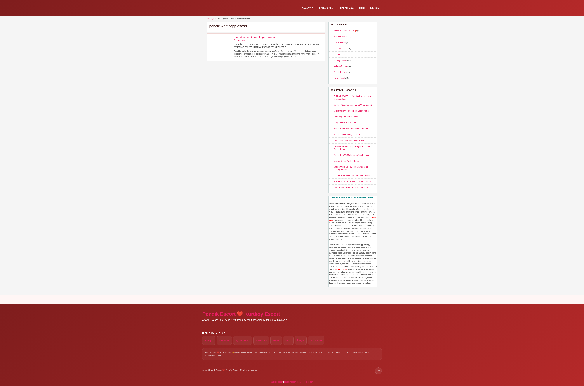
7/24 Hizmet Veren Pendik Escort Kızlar (351, 187)
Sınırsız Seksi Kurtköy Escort (347, 161)
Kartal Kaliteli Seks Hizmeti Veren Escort (352, 175)
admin (239, 44)
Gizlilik (276, 340)
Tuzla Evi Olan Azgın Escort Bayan (349, 140)
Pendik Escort (278, 47)
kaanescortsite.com (305, 382)
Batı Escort (314, 44)
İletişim (374, 8)
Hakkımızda (347, 8)
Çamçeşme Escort (243, 47)
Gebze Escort (340, 42)
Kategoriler (326, 8)
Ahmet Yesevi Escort (274, 44)
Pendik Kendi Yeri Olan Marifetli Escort (351, 128)
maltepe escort (277, 382)
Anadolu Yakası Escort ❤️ (345, 31)
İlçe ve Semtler (243, 340)
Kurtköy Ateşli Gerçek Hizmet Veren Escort (353, 105)
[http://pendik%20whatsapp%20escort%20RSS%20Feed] (321, 26)
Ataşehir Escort (340, 37)
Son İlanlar (224, 340)
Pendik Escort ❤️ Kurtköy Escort (241, 314)
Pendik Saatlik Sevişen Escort (347, 134)
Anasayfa (307, 8)
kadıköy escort (290, 382)
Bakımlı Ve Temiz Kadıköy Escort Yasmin (352, 181)
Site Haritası (316, 340)
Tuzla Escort (339, 78)
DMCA (288, 340)
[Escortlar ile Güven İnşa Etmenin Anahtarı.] (219, 56)
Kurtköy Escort (261, 47)
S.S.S (362, 8)
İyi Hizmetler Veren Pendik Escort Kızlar (351, 111)
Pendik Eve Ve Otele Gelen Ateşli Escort (352, 155)
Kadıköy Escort (340, 48)
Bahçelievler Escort (296, 44)
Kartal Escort (339, 54)
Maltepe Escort (340, 66)
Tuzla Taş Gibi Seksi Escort (346, 117)
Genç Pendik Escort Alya (345, 123)
